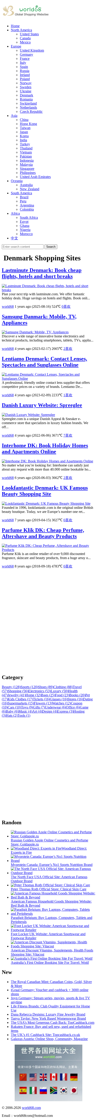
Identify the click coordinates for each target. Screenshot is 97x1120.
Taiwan (25, 128)
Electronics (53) (39, 691)
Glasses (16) (58, 699)
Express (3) (65, 711)
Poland (25, 79)
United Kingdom (32, 50)
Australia (26, 185)
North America (21, 30)
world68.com (31, 1108)
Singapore (27, 169)
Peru (23, 201)
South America (21, 193)
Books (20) (77, 695)
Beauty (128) (11, 687)
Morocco (26, 234)
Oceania (17, 181)
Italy (23, 63)
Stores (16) (75, 699)
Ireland (25, 75)
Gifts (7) (39, 707)
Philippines (28, 173)
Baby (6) (12, 711)
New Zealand (29, 189)
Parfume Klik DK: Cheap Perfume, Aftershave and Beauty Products (43, 533)
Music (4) (25, 711)
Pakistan (26, 156)
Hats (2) (11, 715)
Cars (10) (14, 707)
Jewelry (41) (16, 695)
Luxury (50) (59, 691)
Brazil (24, 197)
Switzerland (28, 103)
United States (29, 34)
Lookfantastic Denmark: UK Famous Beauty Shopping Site (45, 491)
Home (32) (33, 695)
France (25, 58)
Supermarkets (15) (21, 703)
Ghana (24, 226)
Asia (14, 116)
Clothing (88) (63, 687)
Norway (26, 83)
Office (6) (73, 707)
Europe (16, 46)
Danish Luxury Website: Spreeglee (42, 405)
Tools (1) (23, 715)
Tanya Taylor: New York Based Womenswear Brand (48, 1018)
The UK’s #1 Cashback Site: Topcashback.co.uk (45, 1035)
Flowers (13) (43, 703)
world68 (8, 306)
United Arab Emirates (35, 177)
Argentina (27, 205)
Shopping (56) (18, 691)
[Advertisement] (48, 621)
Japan (24, 132)
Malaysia (26, 164)
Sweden (25, 87)
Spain (24, 67)
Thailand (26, 148)
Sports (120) (29, 687)
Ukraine (25, 91)
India (23, 140)
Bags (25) (48, 695)
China (24, 120)
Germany (26, 54)
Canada (25, 38)
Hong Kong (28, 124)
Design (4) (49, 711)
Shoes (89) (45, 687)
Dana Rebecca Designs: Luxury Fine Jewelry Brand (48, 1014)
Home (15, 26)
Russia (24, 71)
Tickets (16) (41, 699)
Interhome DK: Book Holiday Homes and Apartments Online (45, 448)
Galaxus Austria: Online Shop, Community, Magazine (49, 1039)
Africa (15, 213)
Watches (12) (61, 703)
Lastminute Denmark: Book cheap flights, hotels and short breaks (41, 273)
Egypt (24, 222)
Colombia (27, 209)
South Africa (29, 217)
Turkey (25, 144)
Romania (26, 99)
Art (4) (37, 711)
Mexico (25, 42)
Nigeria (25, 230)
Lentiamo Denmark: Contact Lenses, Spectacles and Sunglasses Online (44, 362)
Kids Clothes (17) (20, 699)
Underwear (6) (55, 707)
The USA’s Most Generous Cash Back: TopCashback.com (52, 1022)
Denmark (26, 95)
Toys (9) (27, 707)
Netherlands (28, 107)
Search (50, 246)
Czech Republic (31, 111)
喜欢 (66, 306)
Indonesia (27, 160)
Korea (24, 136)
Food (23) (62, 695)
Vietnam (26, 152)
